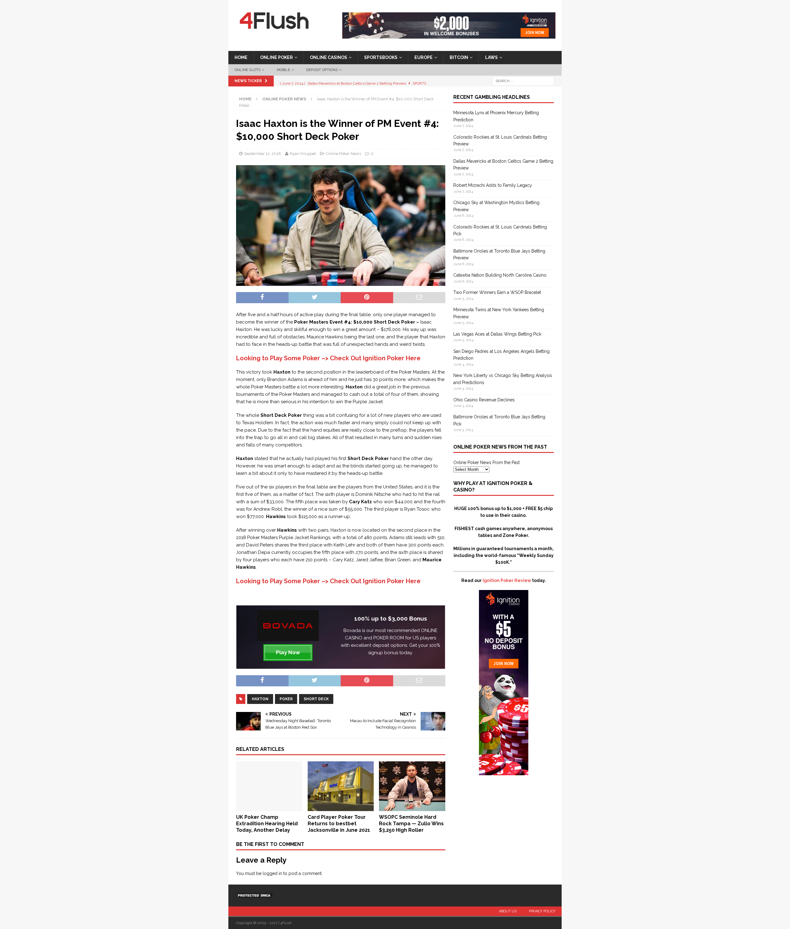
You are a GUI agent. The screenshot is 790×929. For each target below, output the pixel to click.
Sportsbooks (380, 57)
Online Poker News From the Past (486, 462)
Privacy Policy (542, 911)
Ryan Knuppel (303, 153)
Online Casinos (328, 57)
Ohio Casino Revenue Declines (484, 399)
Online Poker (276, 57)
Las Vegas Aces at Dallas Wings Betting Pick (497, 334)
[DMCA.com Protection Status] (254, 895)
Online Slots (247, 70)
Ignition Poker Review (507, 580)
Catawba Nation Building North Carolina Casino (500, 275)
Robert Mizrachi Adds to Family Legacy (492, 185)
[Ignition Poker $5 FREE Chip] (503, 771)
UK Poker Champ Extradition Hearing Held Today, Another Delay (267, 823)
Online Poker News (343, 153)
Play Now (288, 652)
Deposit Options (322, 70)
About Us (508, 911)
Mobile (283, 70)
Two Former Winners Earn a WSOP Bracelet (497, 292)
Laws (491, 57)
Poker (286, 699)
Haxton (260, 699)
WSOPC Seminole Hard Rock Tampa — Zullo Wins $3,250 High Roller (411, 823)
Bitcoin (459, 57)
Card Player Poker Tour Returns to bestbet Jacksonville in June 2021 (339, 823)
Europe (423, 57)
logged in (272, 873)
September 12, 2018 (262, 153)
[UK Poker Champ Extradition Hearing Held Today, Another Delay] (269, 807)
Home (241, 57)
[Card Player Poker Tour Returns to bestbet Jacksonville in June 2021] (341, 807)
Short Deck (316, 699)
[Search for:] (523, 80)
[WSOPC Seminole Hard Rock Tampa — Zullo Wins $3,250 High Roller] (412, 807)
